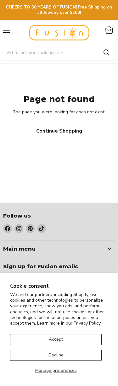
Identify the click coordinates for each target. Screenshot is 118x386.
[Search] (106, 52)
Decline (56, 355)
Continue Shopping (59, 131)
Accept (56, 339)
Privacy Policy (87, 323)
